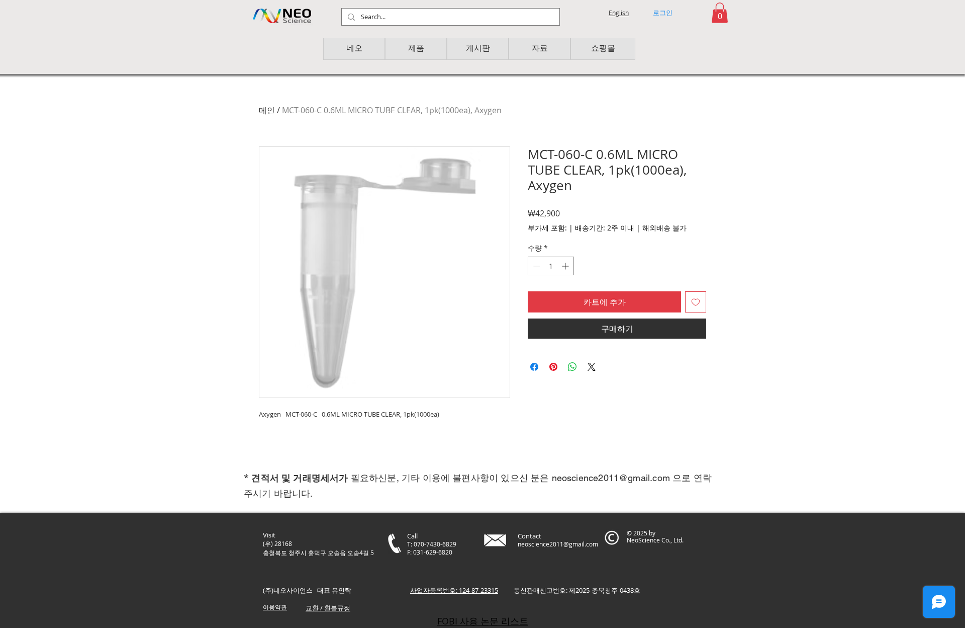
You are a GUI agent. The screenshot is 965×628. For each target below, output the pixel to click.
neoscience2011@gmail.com (611, 478)
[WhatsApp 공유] (572, 367)
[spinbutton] (551, 266)
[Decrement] (535, 266)
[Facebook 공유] (534, 367)
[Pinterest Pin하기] (553, 367)
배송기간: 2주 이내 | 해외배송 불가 (631, 227)
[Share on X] (592, 367)
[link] (719, 13)
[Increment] (566, 266)
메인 (267, 110)
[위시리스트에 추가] (695, 301)
